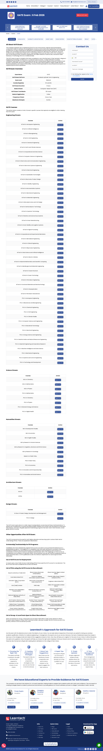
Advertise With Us (71, 735)
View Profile (11, 707)
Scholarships (55, 733)
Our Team (40, 729)
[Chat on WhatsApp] (99, 745)
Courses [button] (49, 6)
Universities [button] (34, 6)
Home (28, 6)
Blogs (53, 726)
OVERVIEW (12, 39)
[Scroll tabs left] (7, 39)
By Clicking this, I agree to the (83, 75)
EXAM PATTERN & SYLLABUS (74, 39)
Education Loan (55, 737)
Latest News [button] (74, 6)
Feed (68, 726)
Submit (82, 79)
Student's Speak (56, 735)
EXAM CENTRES (60, 39)
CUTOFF (94, 39)
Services (40, 731)
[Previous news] (7, 28)
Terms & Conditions (72, 733)
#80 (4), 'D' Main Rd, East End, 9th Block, (18, 739)
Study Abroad (55, 731)
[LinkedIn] (9, 2)
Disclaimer (70, 729)
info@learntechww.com (79, 2)
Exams (13, 33)
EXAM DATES (21, 39)
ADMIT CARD (49, 39)
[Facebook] (7, 2)
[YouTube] (16, 2)
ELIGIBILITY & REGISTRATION (35, 39)
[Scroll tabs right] (96, 39)
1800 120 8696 (66, 2)
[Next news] (95, 28)
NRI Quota (54, 729)
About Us (40, 726)
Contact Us (41, 733)
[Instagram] (13, 2)
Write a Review (92, 2)
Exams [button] (56, 6)
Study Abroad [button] (64, 6)
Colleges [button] (42, 6)
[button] (72, 58)
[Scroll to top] (99, 738)
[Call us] (3, 745)
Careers (40, 735)
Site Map (40, 737)
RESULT (87, 39)
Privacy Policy (70, 731)
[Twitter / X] (11, 2)
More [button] (81, 6)
